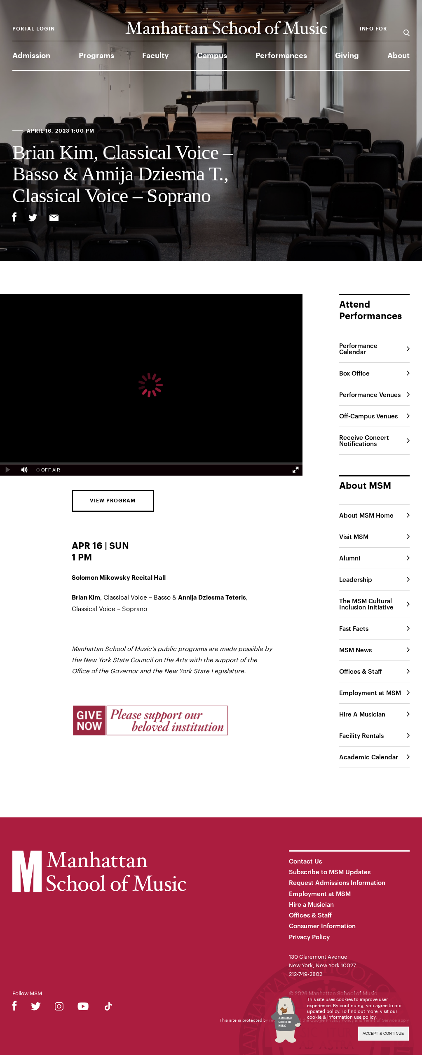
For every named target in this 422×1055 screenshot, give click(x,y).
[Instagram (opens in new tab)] (59, 1008)
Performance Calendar (358, 348)
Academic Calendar (368, 757)
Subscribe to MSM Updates (329, 871)
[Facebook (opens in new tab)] (14, 1008)
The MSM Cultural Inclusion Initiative (366, 604)
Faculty (155, 55)
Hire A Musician (362, 714)
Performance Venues (370, 394)
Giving (347, 55)
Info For (373, 28)
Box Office (354, 373)
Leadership (355, 579)
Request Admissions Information (337, 882)
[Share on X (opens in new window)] (33, 218)
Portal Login (33, 28)
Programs (96, 55)
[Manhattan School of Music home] (226, 28)
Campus (212, 55)
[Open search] (406, 28)
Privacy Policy (309, 937)
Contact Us (305, 861)
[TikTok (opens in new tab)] (108, 1008)
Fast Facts (353, 628)
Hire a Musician (311, 904)
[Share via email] (54, 218)
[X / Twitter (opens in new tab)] (36, 1008)
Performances (281, 55)
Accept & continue (383, 1034)
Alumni (349, 558)
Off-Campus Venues (368, 416)
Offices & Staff (360, 671)
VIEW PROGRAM (113, 500)
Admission (31, 55)
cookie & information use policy (341, 1017)
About (398, 55)
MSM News (355, 650)
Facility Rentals (361, 735)
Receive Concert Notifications (364, 440)
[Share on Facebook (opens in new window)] (14, 217)
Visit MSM (353, 536)
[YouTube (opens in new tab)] (83, 1008)
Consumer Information (322, 925)
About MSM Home (366, 515)
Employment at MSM (370, 692)
